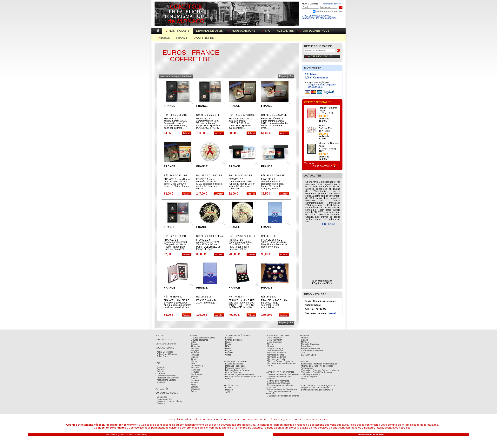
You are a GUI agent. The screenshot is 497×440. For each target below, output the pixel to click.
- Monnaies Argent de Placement (239, 374)
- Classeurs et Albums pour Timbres (283, 374)
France (181, 37)
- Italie (192, 363)
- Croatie (194, 344)
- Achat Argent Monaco (166, 354)
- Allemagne (195, 346)
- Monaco (194, 367)
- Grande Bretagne (233, 372)
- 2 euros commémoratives (202, 338)
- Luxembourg (196, 365)
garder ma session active (328, 11)
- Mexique (228, 344)
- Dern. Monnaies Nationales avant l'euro (243, 376)
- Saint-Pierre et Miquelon (311, 350)
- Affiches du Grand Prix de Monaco (316, 366)
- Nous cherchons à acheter (169, 401)
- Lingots (228, 350)
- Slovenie (194, 380)
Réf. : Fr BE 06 (203, 296)
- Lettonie (194, 387)
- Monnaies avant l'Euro (235, 368)
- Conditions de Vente (166, 375)
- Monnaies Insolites (275, 355)
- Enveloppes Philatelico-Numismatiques (318, 364)
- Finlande (194, 355)
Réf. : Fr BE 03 (268, 236)
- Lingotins (229, 352)
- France (194, 357)
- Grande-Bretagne (233, 340)
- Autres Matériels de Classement (281, 389)
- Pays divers (306, 346)
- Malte (193, 384)
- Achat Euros (162, 356)
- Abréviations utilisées (166, 380)
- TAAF (227, 392)
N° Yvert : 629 (326, 113)
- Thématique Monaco (310, 374)
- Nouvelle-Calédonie (309, 344)
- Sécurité (160, 369)
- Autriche (194, 348)
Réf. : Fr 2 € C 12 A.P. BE (274, 115)
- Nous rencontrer (164, 399)
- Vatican (194, 376)
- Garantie (160, 373)
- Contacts (160, 382)
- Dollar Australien (274, 340)
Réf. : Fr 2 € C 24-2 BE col (209, 236)
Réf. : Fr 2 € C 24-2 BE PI (242, 236)
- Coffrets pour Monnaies (277, 381)
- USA (226, 346)
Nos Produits (179, 30)
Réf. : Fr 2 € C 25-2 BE (175, 115)
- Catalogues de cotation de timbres (282, 396)
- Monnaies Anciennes (276, 352)
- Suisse (228, 342)
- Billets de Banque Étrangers (279, 361)
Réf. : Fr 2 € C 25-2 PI (207, 115)
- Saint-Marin (196, 374)
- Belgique (194, 350)
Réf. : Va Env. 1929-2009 (326, 129)
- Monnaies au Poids (275, 359)
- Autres (193, 391)
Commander (320, 77)
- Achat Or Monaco (164, 352)
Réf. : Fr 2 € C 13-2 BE (175, 175)
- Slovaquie (195, 389)
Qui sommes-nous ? (317, 30)
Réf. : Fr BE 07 (236, 296)
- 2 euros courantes (199, 340)
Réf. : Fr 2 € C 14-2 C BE (209, 175)
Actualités (285, 30)
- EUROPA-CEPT (308, 355)
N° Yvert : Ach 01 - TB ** (328, 150)
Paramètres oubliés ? (332, 4)
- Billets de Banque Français (237, 370)
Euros (165, 37)
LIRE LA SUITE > (331, 224)
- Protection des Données (168, 378)
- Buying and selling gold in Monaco (316, 390)
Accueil (160, 335)
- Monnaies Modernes (276, 357)
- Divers (227, 348)
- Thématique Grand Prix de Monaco (317, 372)
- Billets (193, 342)
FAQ (267, 30)
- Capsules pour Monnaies (278, 383)
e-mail (332, 313)
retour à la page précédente (176, 76)
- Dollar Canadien (274, 342)
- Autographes (306, 368)
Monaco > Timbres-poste (329, 144)
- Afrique (269, 344)
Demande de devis (209, 30)
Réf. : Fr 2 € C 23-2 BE (175, 236)
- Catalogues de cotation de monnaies (278, 392)
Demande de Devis (166, 344)
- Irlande (193, 361)
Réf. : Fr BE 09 (268, 296)
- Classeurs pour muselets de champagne (280, 386)
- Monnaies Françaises (235, 366)
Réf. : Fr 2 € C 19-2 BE (240, 175)
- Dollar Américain (274, 338)
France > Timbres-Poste (328, 109)
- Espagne (194, 352)
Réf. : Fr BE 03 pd (173, 296)
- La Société (161, 397)
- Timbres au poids (308, 376)
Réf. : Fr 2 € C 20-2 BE (273, 175)
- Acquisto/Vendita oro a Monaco (315, 387)
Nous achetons (243, 30)
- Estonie (194, 382)
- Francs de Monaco (233, 364)
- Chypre (194, 378)
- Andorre (304, 338)
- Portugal (194, 372)
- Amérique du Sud (274, 350)
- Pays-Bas (195, 370)
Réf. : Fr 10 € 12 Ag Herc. (242, 115)
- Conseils (160, 367)
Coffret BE (204, 37)
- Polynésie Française (310, 348)
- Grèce (193, 359)
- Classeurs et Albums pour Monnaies (278, 377)
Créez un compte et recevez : (317, 15)
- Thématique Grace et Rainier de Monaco (319, 370)
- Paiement (161, 371)
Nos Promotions (322, 166)
